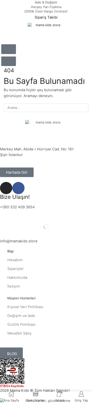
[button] (8, 49)
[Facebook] (18, 188)
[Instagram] (6, 188)
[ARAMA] (84, 107)
